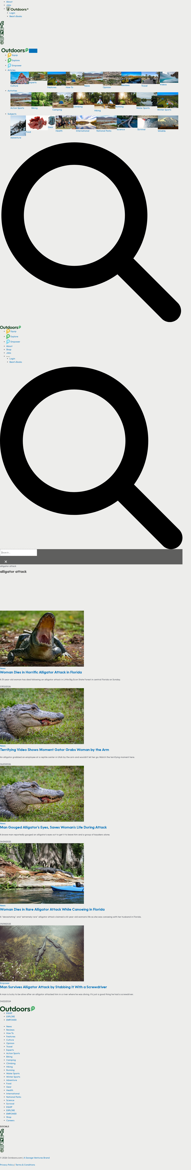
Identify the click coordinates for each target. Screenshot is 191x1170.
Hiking (97, 110)
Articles (11, 70)
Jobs (8, 5)
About (9, 1)
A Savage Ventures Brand (37, 1157)
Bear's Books (16, 16)
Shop (8, 349)
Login (12, 13)
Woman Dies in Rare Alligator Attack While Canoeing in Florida (52, 909)
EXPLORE (10, 1016)
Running (119, 106)
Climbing (78, 106)
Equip (14, 55)
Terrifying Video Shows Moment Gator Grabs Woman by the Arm (54, 749)
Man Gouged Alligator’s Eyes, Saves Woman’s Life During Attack (53, 827)
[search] (18, 552)
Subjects (12, 114)
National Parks (103, 130)
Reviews (125, 85)
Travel (144, 85)
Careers (10, 1120)
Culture (14, 85)
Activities (12, 90)
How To (69, 87)
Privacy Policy (7, 1164)
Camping (57, 109)
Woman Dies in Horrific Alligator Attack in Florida (41, 672)
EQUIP (9, 1013)
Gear (50, 127)
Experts (32, 82)
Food (28, 132)
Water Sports (143, 108)
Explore (15, 60)
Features (51, 87)
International (82, 130)
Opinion (107, 87)
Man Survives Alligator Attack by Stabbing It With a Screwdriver (53, 987)
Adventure (15, 137)
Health (59, 130)
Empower (16, 65)
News (87, 85)
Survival (141, 129)
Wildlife (162, 131)
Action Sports (17, 108)
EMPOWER (11, 1020)
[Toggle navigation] (33, 51)
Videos (163, 84)
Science (121, 129)
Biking (34, 108)
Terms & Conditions (25, 1164)
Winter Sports (164, 109)
